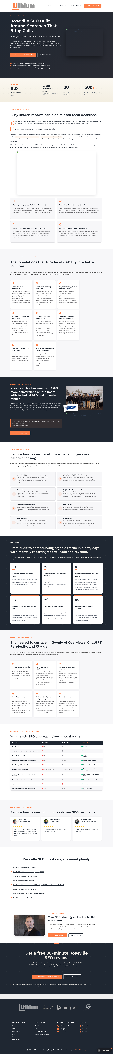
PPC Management (40, 1031)
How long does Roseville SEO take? (25, 867)
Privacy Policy (47, 1050)
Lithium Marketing (80, 1050)
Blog (72, 6)
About (56, 6)
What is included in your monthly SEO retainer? (29, 893)
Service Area (16, 1039)
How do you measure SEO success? (25, 889)
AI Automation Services (42, 1034)
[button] (56, 867)
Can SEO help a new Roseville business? (26, 898)
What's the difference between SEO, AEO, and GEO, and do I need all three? (38, 885)
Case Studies (16, 1031)
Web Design (38, 1026)
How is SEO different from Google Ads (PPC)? (28, 872)
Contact (78, 6)
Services (63, 6)
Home (49, 6)
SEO (36, 1028)
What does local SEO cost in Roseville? (26, 876)
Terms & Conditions (59, 1050)
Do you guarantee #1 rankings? (23, 880)
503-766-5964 (92, 6)
